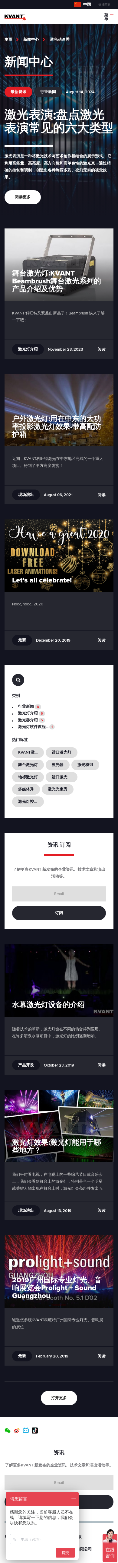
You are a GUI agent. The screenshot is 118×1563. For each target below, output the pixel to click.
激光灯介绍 (28, 349)
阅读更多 (23, 197)
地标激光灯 (28, 777)
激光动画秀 (60, 39)
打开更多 (59, 1398)
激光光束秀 (57, 789)
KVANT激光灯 (30, 752)
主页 (8, 39)
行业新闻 (48, 91)
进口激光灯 (61, 752)
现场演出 (26, 494)
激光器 (58, 764)
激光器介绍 (30, 720)
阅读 (102, 349)
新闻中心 (31, 39)
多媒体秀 (26, 789)
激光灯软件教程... (35, 726)
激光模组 (85, 764)
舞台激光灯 (28, 764)
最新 (22, 640)
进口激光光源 (63, 777)
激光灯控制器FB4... (31, 801)
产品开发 (26, 1065)
